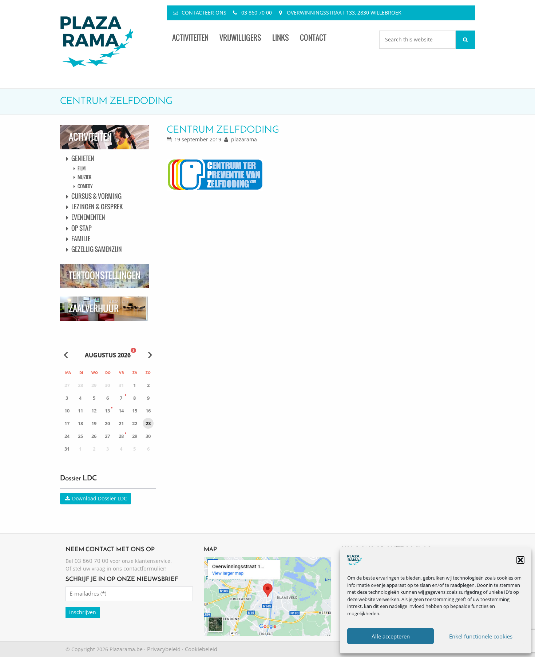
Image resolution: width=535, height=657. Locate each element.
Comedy (85, 186)
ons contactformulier (139, 568)
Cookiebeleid (201, 649)
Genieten (82, 158)
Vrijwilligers (240, 37)
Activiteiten (190, 37)
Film (82, 168)
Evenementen (88, 217)
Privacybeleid (164, 649)
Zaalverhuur (94, 308)
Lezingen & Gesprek (97, 206)
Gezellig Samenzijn (96, 249)
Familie (80, 238)
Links (280, 37)
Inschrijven (82, 612)
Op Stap (81, 228)
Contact (313, 37)
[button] (520, 560)
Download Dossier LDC (99, 498)
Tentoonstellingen (104, 275)
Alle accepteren (391, 636)
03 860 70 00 (256, 12)
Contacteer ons (204, 12)
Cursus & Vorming (96, 196)
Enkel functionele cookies (480, 636)
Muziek (84, 177)
